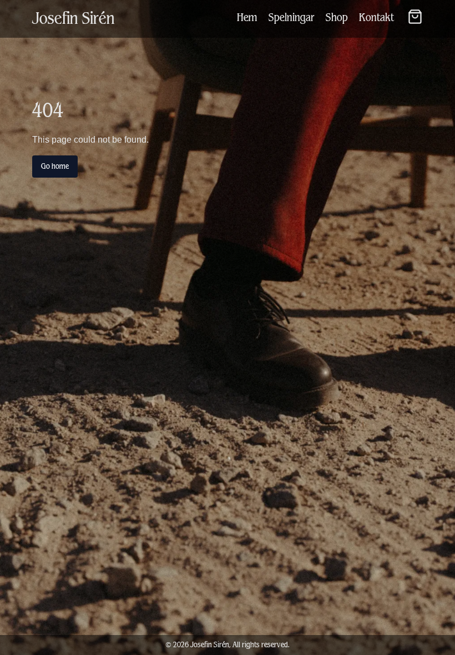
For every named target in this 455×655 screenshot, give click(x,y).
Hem (247, 17)
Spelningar (292, 17)
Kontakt (376, 17)
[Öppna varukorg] (415, 16)
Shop (337, 17)
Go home (55, 166)
